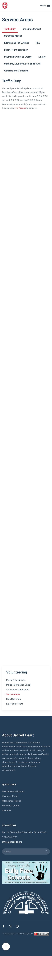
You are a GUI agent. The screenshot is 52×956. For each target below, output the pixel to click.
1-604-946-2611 (9, 837)
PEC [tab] (38, 43)
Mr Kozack (21, 107)
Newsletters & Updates (13, 791)
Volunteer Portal (10, 796)
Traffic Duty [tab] (10, 29)
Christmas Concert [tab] (31, 29)
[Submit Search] (46, 851)
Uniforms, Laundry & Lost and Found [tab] (22, 63)
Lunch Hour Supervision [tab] (16, 50)
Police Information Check (18, 685)
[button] (45, 5)
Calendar (6, 810)
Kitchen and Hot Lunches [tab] (16, 43)
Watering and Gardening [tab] (16, 70)
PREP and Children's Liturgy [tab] (17, 57)
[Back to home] (5, 5)
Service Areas (13, 694)
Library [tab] (41, 57)
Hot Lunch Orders (10, 805)
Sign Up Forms (13, 699)
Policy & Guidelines (15, 680)
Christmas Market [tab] (13, 36)
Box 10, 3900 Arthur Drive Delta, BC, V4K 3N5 (24, 832)
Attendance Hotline (11, 801)
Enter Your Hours (14, 704)
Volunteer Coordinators (17, 689)
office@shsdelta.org (12, 842)
